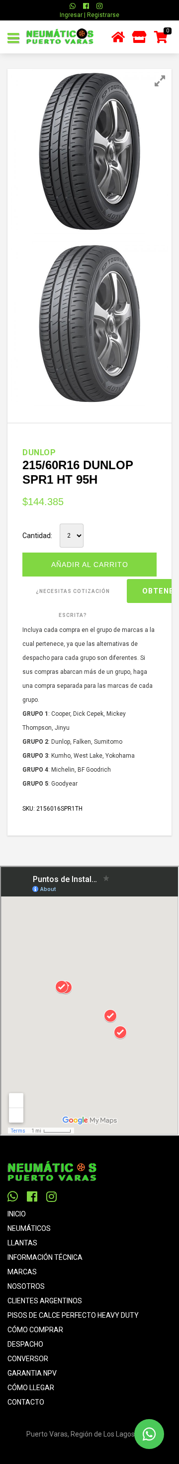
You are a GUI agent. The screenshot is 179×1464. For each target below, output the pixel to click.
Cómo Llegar (30, 1388)
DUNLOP (39, 452)
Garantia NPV (32, 1373)
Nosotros (26, 1286)
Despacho (25, 1344)
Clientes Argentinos (44, 1301)
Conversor (27, 1359)
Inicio (16, 1214)
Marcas (22, 1272)
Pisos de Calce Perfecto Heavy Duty (73, 1315)
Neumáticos (29, 1228)
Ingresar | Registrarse (89, 14)
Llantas (22, 1243)
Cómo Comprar (35, 1330)
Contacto (25, 1402)
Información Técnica (45, 1257)
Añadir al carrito (89, 565)
